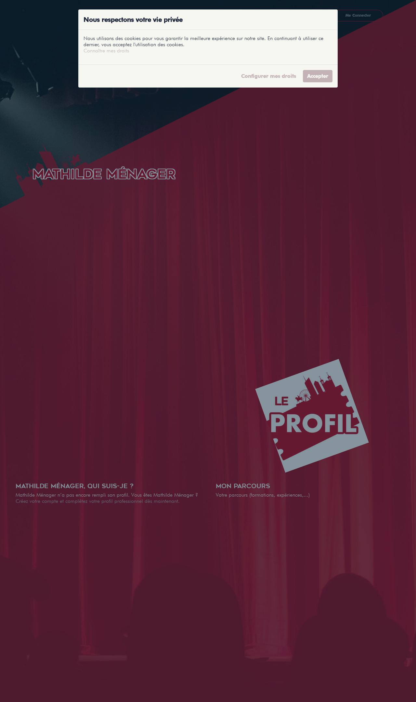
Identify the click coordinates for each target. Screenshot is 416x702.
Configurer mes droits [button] (268, 76)
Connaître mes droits (106, 51)
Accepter (317, 76)
